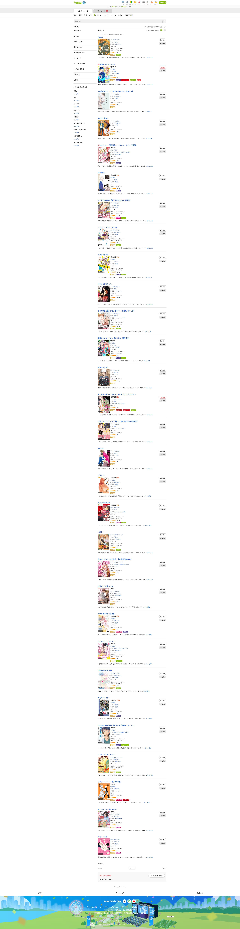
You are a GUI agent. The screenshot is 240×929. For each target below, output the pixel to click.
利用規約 (118, 910)
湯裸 (115, 426)
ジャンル (128, 15)
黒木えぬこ (116, 205)
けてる (120, 152)
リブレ (116, 125)
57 (117, 629)
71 (117, 355)
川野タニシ (116, 564)
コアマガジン (118, 44)
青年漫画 (112, 730)
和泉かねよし (117, 482)
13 (117, 743)
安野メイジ (125, 648)
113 (118, 78)
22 (117, 797)
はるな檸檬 (116, 789)
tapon (115, 509)
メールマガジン (148, 907)
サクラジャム (117, 593)
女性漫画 (112, 177)
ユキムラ (116, 42)
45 (117, 573)
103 (118, 602)
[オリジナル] (97, 15)
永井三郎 (116, 372)
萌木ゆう (116, 289)
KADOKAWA (118, 154)
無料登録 (163, 3)
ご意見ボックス (136, 907)
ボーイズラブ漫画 (114, 40)
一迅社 (116, 234)
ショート (104, 11)
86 (117, 547)
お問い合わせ (114, 907)
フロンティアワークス (120, 428)
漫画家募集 (118, 913)
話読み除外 (147, 27)
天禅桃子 (116, 453)
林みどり (126, 732)
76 (117, 686)
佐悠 (115, 71)
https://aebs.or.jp (100, 925)
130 (118, 297)
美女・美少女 (113, 150)
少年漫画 (112, 702)
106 (118, 381)
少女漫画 (112, 69)
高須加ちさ (116, 759)
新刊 (39, 893)
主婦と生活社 (118, 650)
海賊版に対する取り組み (131, 913)
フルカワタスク (118, 675)
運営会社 (143, 913)
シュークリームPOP (120, 318)
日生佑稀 (116, 537)
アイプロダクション (120, 403)
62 (117, 770)
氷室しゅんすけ (126, 152)
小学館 (116, 484)
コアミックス (118, 734)
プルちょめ (116, 841)
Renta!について (92, 907)
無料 (162, 67)
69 (117, 825)
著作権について (108, 913)
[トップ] (78, 2)
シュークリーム (119, 791)
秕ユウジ (126, 564)
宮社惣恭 (116, 152)
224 (118, 215)
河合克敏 (116, 704)
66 (117, 408)
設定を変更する (157, 875)
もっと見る (76, 94)
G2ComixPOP (118, 818)
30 (117, 713)
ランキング (120, 893)
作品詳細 (162, 43)
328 (118, 105)
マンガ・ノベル (83, 11)
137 (118, 326)
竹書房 (116, 98)
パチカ (116, 566)
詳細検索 (200, 893)
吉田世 (115, 648)
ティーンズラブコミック (116, 399)
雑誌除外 (156, 27)
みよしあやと (117, 232)
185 (118, 188)
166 (118, 243)
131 (118, 520)
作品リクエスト (125, 907)
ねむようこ (116, 261)
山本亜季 (122, 732)
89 (117, 462)
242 (118, 132)
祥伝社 (116, 264)
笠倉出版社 (118, 539)
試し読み (162, 40)
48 (117, 850)
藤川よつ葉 (116, 732)
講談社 (116, 182)
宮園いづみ (116, 620)
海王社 (116, 207)
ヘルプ (101, 907)
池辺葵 (115, 179)
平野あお (119, 648)
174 (118, 272)
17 (117, 52)
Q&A (106, 907)
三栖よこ (116, 316)
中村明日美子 (117, 123)
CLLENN (117, 73)
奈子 (115, 401)
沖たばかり (116, 816)
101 (118, 491)
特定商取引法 (98, 913)
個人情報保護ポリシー (129, 910)
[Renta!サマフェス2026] (84, 2)
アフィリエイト (108, 910)
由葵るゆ (122, 564)
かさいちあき (117, 96)
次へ (164, 868)
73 (117, 435)
